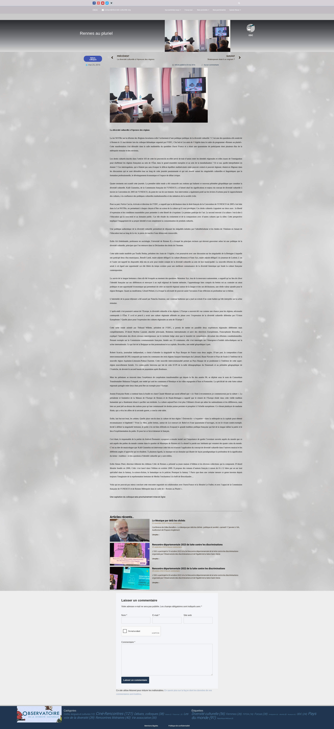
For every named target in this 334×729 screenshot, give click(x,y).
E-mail (156, 615)
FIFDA (248, 714)
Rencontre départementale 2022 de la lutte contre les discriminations (188, 568)
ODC (302, 714)
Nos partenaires (219, 10)
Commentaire (128, 642)
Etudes (168, 714)
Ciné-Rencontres (114, 713)
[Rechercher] (239, 3)
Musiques (292, 714)
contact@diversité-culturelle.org (118, 10)
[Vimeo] (111, 3)
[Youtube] (102, 3)
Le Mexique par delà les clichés (168, 520)
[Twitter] (107, 3)
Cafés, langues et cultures (79, 714)
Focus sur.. (189, 10)
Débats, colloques (149, 714)
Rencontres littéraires (113, 717)
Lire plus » (155, 535)
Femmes (234, 714)
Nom (124, 615)
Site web (188, 615)
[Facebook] (94, 3)
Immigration (273, 714)
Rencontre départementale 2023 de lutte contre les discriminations (187, 544)
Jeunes (283, 714)
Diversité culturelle (208, 714)
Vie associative (144, 717)
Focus (260, 714)
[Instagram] (98, 3)
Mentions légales (151, 726)
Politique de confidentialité (179, 726)
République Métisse (225, 718)
